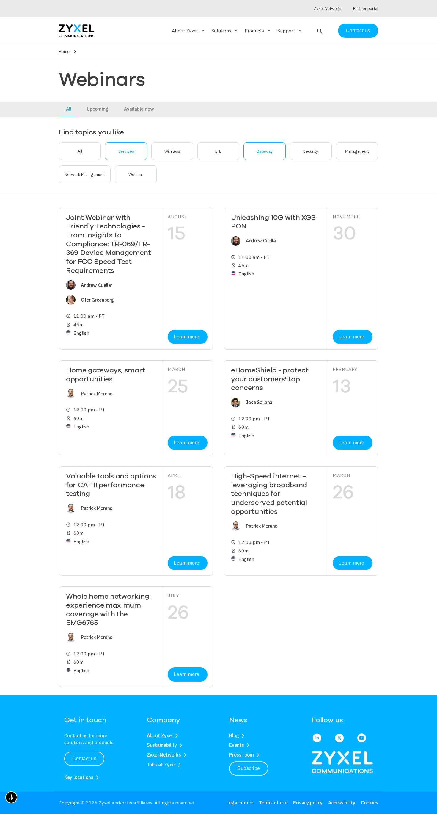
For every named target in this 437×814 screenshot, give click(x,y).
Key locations (78, 777)
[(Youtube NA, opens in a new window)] (361, 738)
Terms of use (273, 803)
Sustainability (162, 745)
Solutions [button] (225, 31)
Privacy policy (308, 803)
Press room (241, 755)
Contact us (358, 30)
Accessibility (341, 803)
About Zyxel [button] (188, 31)
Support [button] (289, 31)
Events (236, 745)
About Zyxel (160, 735)
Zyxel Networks (164, 755)
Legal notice (240, 803)
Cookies (369, 803)
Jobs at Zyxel (161, 765)
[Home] (76, 30)
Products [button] (258, 31)
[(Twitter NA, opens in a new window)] (339, 738)
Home (64, 51)
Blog (234, 735)
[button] (319, 31)
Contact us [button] (84, 758)
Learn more (186, 336)
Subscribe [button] (248, 768)
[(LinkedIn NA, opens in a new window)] (317, 738)
